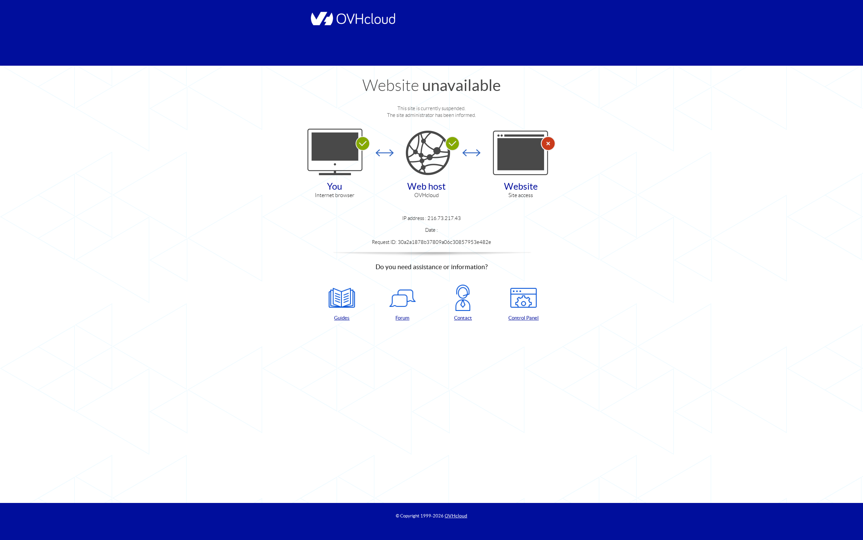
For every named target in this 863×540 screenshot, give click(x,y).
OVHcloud (456, 515)
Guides (342, 318)
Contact (463, 318)
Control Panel (523, 318)
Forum (402, 318)
